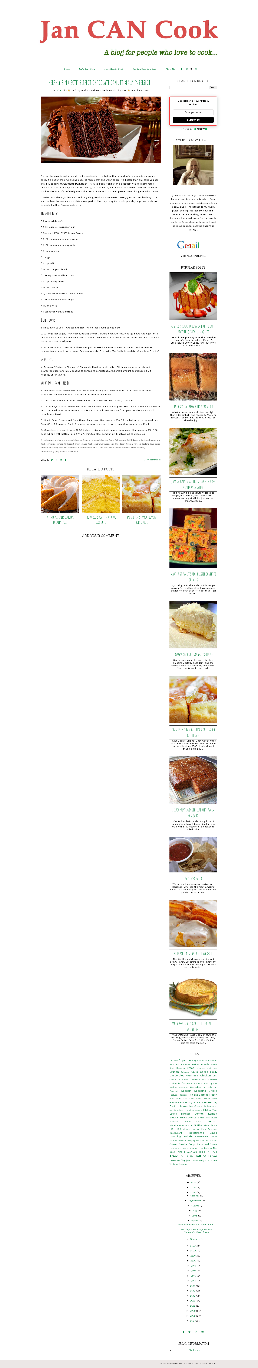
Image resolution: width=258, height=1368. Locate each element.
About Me (170, 69)
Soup (191, 1144)
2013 (193, 1290)
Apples (197, 1061)
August (195, 1205)
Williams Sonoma (178, 1164)
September (195, 1200)
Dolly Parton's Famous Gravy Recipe (193, 953)
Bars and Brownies (179, 1064)
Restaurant (175, 1133)
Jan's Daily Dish (87, 69)
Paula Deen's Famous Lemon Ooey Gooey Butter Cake (193, 732)
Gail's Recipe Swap (206, 1099)
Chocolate (174, 1079)
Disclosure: (194, 1350)
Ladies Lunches (179, 1113)
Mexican (212, 1121)
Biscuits (180, 1068)
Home (67, 69)
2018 (194, 1265)
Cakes (59, 90)
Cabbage (185, 1072)
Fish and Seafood (198, 1094)
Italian (207, 1106)
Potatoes (212, 1129)
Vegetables (174, 1160)
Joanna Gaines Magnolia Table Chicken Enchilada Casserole (193, 484)
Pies (178, 1128)
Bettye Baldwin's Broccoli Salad (196, 1224)
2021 (193, 1255)
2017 (194, 1270)
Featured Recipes (178, 1095)
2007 (193, 1320)
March (195, 1220)
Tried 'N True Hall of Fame (193, 1156)
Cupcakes (195, 1087)
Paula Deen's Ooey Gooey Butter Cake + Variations (193, 1026)
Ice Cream (195, 1106)
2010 (193, 1305)
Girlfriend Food (177, 1102)
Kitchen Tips (210, 1110)
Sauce (214, 1136)
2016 (194, 1275)
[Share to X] (52, 460)
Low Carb (193, 1117)
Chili (215, 1075)
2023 (193, 1245)
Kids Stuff (181, 1110)
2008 (193, 1315)
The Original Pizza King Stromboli (193, 406)
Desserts (200, 1090)
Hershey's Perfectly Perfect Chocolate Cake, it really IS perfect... (101, 82)
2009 (193, 1310)
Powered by (186, 129)
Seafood (182, 1141)
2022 (193, 1250)
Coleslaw (195, 1079)
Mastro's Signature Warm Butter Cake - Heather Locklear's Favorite (193, 329)
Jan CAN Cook (174, 1364)
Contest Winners (209, 1080)
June (195, 1215)
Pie (171, 1128)
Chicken (205, 1075)
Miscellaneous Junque (180, 1125)
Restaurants (196, 1132)
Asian (204, 1061)
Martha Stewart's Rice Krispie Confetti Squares (193, 577)
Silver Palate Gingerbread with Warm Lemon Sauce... (193, 813)
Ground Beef (200, 1102)
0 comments (154, 459)
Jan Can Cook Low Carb (144, 69)
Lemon (199, 1113)
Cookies (186, 1083)
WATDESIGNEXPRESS (206, 1364)
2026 (193, 1182)
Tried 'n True (208, 1151)
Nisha (206, 1125)
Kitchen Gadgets (194, 1110)
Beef (171, 1068)
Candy (213, 1072)
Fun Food (188, 1098)
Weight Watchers (208, 1160)
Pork (203, 1129)
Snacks (183, 1144)
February (195, 1239)
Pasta (214, 1125)
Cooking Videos (200, 1083)
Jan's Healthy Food (113, 69)
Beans (214, 1064)
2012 (193, 1295)
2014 (193, 1285)
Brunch (174, 1071)
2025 (193, 1187)
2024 (193, 1192)
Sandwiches (201, 1136)
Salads (188, 1136)
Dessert (186, 1090)
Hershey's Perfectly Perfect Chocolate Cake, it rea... (196, 1231)
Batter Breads (200, 1064)
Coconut (185, 1079)
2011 (193, 1300)
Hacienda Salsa (193, 878)
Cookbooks (174, 1083)
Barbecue (212, 1060)
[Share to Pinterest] (61, 460)
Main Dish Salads (208, 1117)
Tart (197, 1148)
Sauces (173, 1140)
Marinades (174, 1121)
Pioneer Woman (191, 1129)
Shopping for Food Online (198, 1141)
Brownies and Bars (207, 1068)
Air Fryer (173, 1061)
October (195, 1195)
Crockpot (183, 1087)
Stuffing (190, 1148)
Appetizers (186, 1060)
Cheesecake (192, 1075)
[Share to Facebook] (56, 460)
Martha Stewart (194, 1122)
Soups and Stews (207, 1144)
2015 (194, 1280)
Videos (194, 1160)
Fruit (178, 1098)
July (195, 1210)
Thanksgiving (205, 1148)
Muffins (198, 1125)
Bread (191, 1067)
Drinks (213, 1090)
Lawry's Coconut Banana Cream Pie (193, 654)
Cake (194, 1071)
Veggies (185, 1160)
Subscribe (193, 119)
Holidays (182, 1106)
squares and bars (177, 1148)
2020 (193, 1260)
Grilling (188, 1102)
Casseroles (176, 1075)
